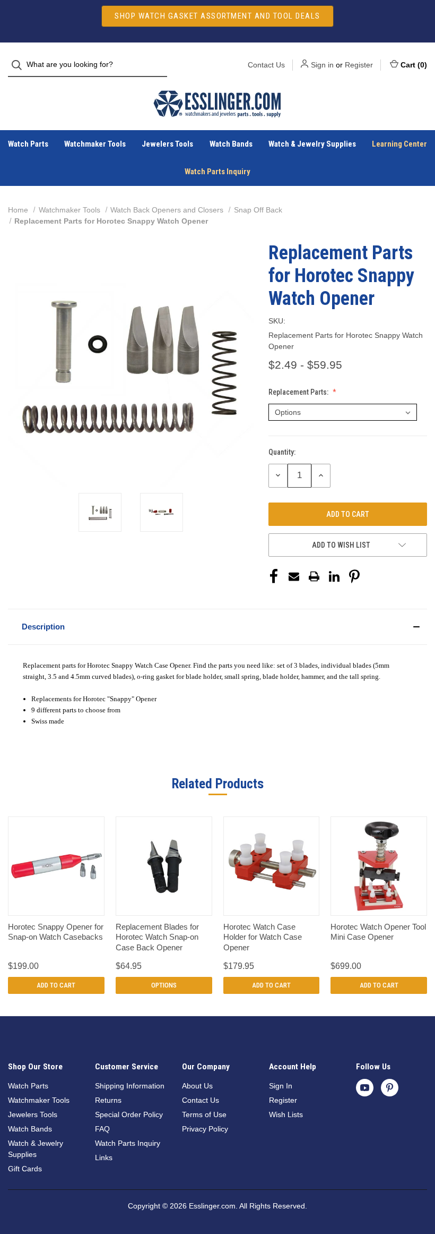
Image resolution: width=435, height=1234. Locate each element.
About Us (197, 1086)
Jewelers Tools (167, 144)
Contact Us (266, 65)
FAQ (102, 1129)
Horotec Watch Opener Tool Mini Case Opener (378, 932)
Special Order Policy (129, 1114)
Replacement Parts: (299, 392)
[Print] (314, 576)
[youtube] (364, 1087)
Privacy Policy (205, 1129)
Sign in (322, 65)
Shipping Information (129, 1086)
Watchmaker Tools (95, 144)
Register (359, 65)
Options (164, 985)
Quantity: (281, 452)
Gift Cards (25, 1168)
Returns (108, 1100)
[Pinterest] (354, 576)
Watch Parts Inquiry (217, 171)
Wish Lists (286, 1114)
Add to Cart (56, 985)
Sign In (280, 1086)
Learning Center (399, 144)
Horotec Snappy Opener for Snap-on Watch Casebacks (55, 932)
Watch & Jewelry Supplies (312, 144)
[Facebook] (273, 576)
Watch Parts (28, 144)
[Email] (294, 576)
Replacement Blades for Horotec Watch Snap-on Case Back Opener (157, 937)
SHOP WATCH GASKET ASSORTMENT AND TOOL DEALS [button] (217, 16)
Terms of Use (204, 1114)
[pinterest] (389, 1087)
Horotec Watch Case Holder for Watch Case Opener (262, 937)
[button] (217, 627)
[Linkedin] (334, 576)
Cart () (414, 65)
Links (103, 1157)
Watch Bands (231, 144)
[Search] (20, 65)
